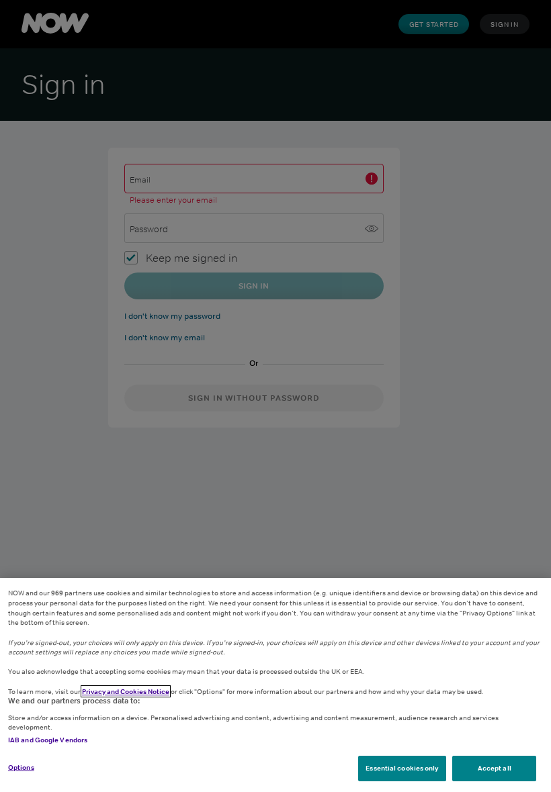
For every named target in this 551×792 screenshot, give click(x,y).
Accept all (494, 768)
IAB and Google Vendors (47, 739)
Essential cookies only (402, 768)
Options (21, 767)
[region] (275, 685)
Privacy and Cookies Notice (125, 691)
